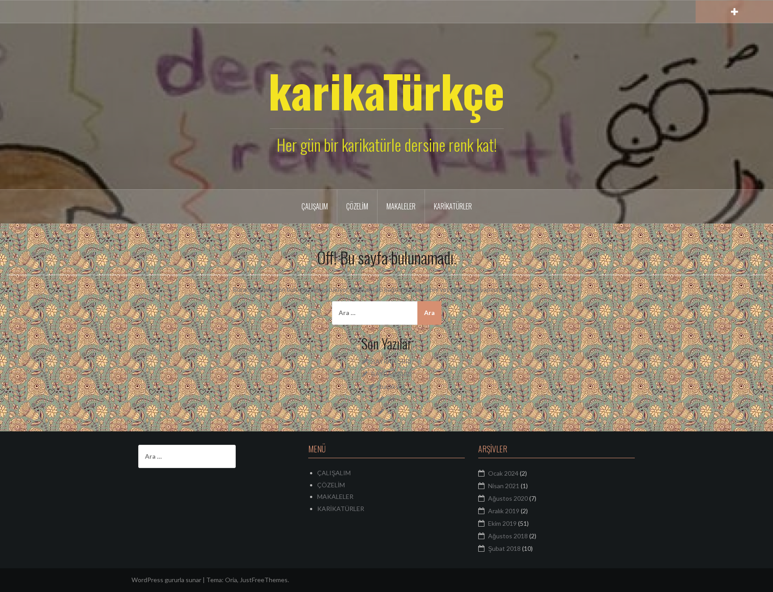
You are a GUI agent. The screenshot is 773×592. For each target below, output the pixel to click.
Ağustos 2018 (508, 536)
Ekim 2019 (502, 523)
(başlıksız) (391, 386)
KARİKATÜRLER (453, 206)
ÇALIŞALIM (315, 206)
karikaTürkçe (386, 90)
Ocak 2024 (503, 473)
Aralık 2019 (503, 511)
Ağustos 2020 (508, 498)
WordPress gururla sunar (166, 579)
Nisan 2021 (503, 486)
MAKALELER (401, 206)
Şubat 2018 (504, 548)
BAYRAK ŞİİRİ (391, 361)
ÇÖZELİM (357, 206)
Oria (231, 579)
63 (391, 411)
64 (391, 399)
